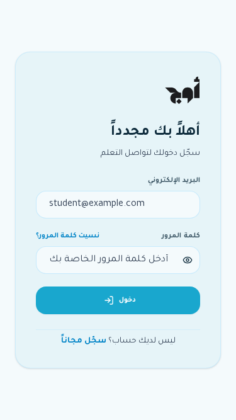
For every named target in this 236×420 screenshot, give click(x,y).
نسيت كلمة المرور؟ (67, 236)
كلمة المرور (181, 236)
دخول (127, 300)
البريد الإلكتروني (174, 180)
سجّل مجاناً (83, 341)
